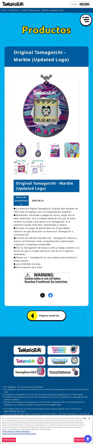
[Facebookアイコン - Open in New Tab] (50, 295)
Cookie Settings (9, 440)
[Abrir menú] (86, 20)
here (84, 418)
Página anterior (49, 315)
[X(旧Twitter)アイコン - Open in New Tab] (42, 295)
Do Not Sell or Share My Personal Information (19, 434)
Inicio (3, 10)
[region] (46, 429)
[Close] (89, 418)
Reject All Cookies (81, 440)
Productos (13, 10)
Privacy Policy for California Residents (16, 432)
